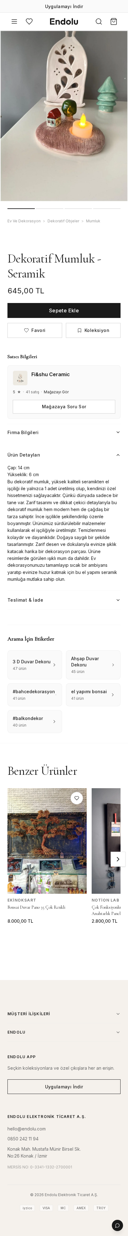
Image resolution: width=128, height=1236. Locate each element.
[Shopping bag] (114, 21)
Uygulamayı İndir (64, 6)
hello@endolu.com (26, 1128)
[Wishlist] (29, 21)
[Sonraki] (118, 859)
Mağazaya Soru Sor (64, 406)
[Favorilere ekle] (77, 798)
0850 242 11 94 (23, 1138)
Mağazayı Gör (56, 392)
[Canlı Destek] (117, 1225)
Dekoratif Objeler (63, 221)
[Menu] (14, 21)
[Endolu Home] (64, 21)
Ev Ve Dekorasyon (24, 221)
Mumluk (93, 221)
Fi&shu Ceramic (50, 374)
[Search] (99, 21)
